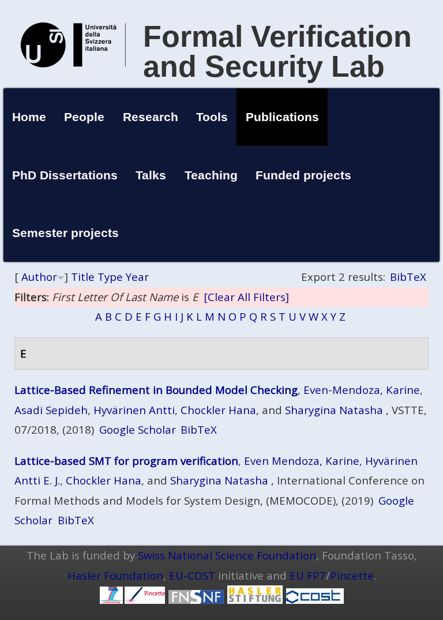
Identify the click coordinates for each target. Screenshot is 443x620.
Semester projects (65, 232)
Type (110, 276)
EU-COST (192, 575)
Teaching (211, 175)
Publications (282, 116)
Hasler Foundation (115, 575)
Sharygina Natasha (334, 410)
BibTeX (408, 276)
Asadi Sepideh (51, 410)
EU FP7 (308, 575)
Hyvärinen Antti (134, 410)
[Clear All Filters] (246, 297)
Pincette (352, 575)
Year (137, 276)
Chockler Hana (218, 410)
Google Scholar (137, 429)
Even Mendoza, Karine (301, 460)
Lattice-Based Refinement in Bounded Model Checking (156, 389)
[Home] (73, 79)
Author (39, 276)
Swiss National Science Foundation (227, 555)
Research (150, 116)
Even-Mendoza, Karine (361, 389)
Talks (151, 175)
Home (29, 116)
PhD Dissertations (65, 175)
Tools (212, 116)
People (84, 116)
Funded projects (303, 175)
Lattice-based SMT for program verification (126, 460)
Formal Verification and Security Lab (277, 51)
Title (83, 276)
